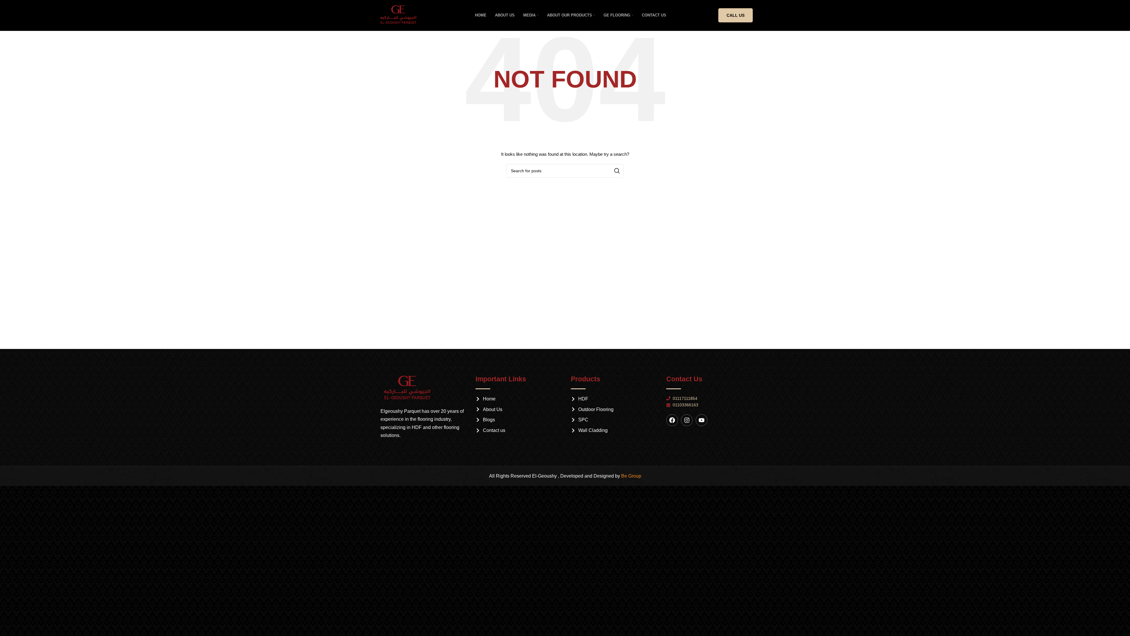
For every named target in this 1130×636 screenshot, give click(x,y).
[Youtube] (701, 420)
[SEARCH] (617, 171)
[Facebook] (672, 420)
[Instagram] (687, 420)
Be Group (631, 475)
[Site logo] (400, 15)
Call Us (736, 15)
